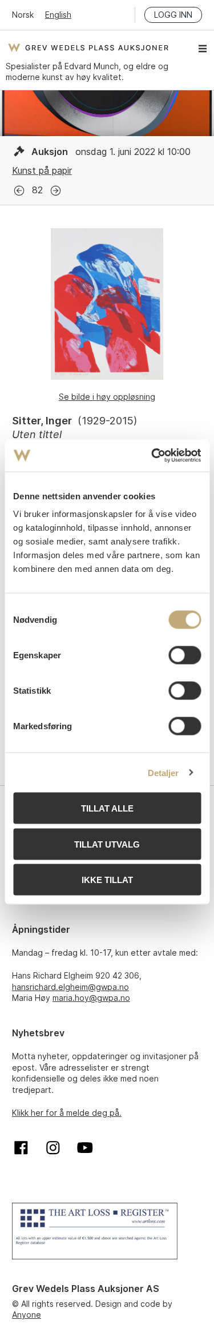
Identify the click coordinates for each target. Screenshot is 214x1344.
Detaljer (163, 772)
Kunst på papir (42, 170)
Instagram (53, 1148)
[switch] (184, 655)
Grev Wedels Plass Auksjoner (88, 47)
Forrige (19, 191)
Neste (56, 191)
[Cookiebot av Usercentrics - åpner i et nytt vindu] (152, 455)
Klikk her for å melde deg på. (67, 1113)
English (58, 14)
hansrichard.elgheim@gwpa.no (70, 987)
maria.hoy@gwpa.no (91, 998)
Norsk (23, 14)
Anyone (26, 1314)
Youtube (85, 1148)
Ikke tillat (107, 880)
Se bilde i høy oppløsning (107, 396)
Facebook (21, 1148)
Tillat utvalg (107, 844)
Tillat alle (107, 808)
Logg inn (173, 14)
